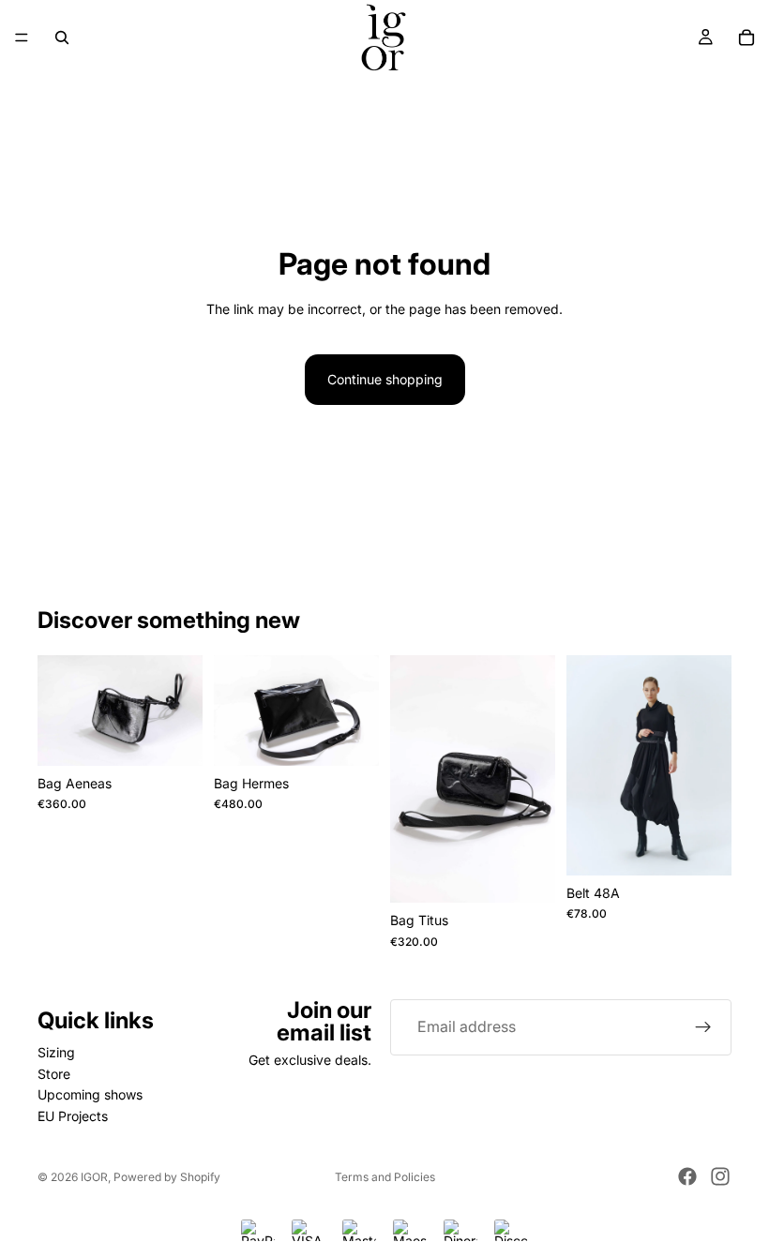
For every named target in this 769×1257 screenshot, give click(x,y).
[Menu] (21, 37)
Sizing (56, 1053)
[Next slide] (358, 710)
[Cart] (746, 37)
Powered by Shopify (166, 1177)
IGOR (94, 1177)
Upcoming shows (90, 1095)
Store (54, 1074)
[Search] (62, 37)
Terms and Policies (385, 1177)
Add (189, 736)
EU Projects (73, 1116)
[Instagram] (720, 1176)
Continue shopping (385, 379)
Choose (718, 846)
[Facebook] (687, 1176)
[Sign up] (703, 1027)
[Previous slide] (234, 710)
